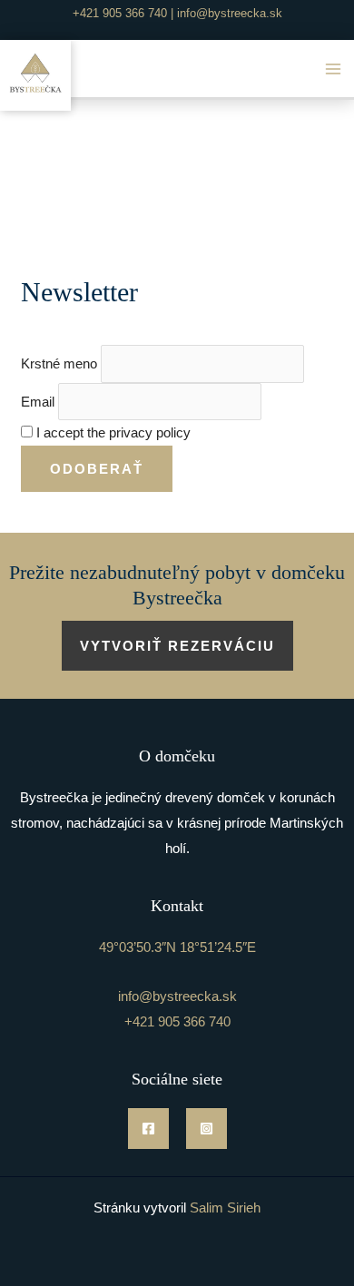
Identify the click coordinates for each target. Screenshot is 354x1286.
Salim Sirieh (225, 1207)
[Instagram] (206, 1128)
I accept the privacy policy (112, 432)
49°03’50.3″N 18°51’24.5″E (177, 947)
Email (37, 401)
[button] (177, 646)
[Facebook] (148, 1128)
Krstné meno (59, 363)
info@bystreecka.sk (229, 13)
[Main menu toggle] (333, 68)
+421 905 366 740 (120, 13)
